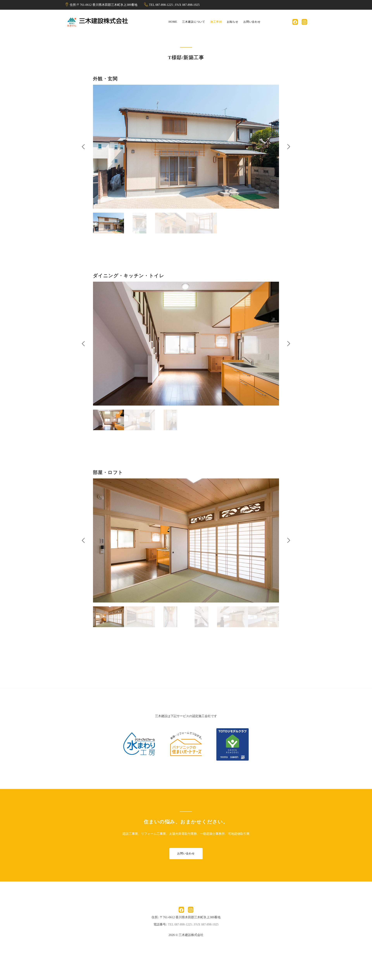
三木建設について (193, 21)
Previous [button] (83, 147)
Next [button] (289, 147)
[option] (186, 147)
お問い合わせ (252, 21)
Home (173, 21)
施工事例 (216, 21)
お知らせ (232, 21)
